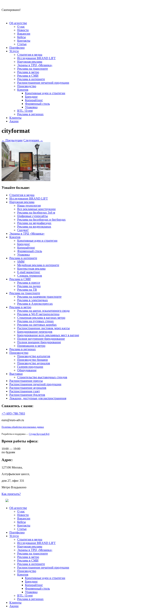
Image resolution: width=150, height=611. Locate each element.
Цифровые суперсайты (32, 216)
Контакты (23, 40)
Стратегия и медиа (29, 54)
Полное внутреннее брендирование (41, 338)
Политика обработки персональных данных (23, 427)
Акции (14, 121)
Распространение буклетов (27, 394)
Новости (23, 30)
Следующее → (33, 140)
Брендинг (31, 96)
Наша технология (29, 205)
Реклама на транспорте (32, 68)
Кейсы (21, 37)
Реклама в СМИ (27, 75)
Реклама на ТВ (27, 289)
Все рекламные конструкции (36, 209)
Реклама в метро (28, 72)
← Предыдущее (12, 140)
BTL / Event (25, 110)
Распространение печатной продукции (43, 82)
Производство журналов (33, 363)
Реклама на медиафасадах (34, 223)
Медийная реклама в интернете (38, 265)
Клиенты (15, 117)
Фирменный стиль (37, 103)
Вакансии (23, 33)
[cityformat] (26, 180)
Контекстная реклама (31, 268)
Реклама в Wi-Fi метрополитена (38, 314)
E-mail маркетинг (28, 272)
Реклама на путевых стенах (35, 321)
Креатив (22, 89)
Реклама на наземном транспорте (39, 296)
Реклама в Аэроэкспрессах (35, 303)
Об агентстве (18, 23)
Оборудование (27, 370)
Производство (26, 86)
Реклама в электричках (32, 300)
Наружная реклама (29, 61)
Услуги (14, 51)
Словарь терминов (29, 275)
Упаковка (31, 107)
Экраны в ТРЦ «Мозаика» (34, 65)
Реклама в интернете (31, 79)
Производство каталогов (33, 356)
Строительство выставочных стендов (42, 377)
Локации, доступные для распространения (37, 398)
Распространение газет (24, 391)
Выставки (16, 373)
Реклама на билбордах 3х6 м (36, 212)
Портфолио (17, 47)
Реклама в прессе (28, 282)
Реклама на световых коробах (37, 324)
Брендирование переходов (34, 331)
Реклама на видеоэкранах (34, 226)
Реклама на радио (29, 286)
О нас (21, 26)
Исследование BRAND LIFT (36, 58)
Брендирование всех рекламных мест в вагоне (48, 335)
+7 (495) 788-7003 (13, 413)
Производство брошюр (32, 359)
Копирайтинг (34, 100)
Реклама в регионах (30, 114)
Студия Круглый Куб (39, 434)
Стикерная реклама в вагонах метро (41, 317)
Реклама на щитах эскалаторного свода (43, 310)
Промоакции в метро (31, 345)
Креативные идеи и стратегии (45, 93)
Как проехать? (11, 494)
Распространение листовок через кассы (43, 328)
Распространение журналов (27, 387)
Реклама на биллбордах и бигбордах (41, 219)
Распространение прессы (26, 380)
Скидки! (23, 230)
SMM (20, 261)
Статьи (22, 44)
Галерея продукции (30, 366)
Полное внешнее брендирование (39, 342)
